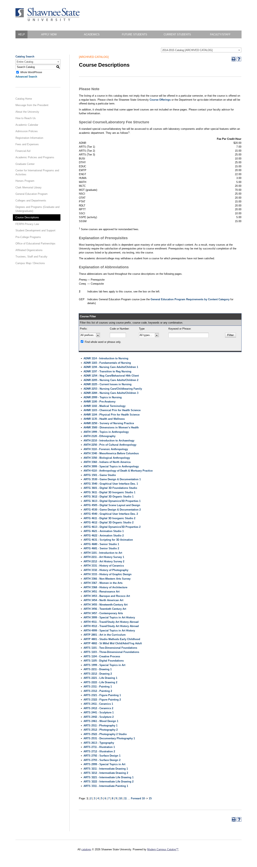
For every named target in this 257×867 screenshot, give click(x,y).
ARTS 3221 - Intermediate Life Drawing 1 (109, 777)
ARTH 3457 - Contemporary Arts (103, 613)
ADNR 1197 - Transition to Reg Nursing (107, 371)
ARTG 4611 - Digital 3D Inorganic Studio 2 (109, 518)
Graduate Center (25, 163)
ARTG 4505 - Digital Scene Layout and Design (112, 505)
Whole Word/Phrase (31, 72)
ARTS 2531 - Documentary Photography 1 (109, 738)
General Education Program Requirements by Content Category (190, 299)
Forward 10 (138, 798)
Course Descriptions (27, 217)
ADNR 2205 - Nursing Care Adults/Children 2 (111, 380)
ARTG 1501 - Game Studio (100, 475)
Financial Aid (22, 150)
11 (125, 798)
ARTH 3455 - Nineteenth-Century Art (105, 604)
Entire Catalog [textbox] (25, 61)
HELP (21, 34)
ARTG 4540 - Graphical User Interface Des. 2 (111, 513)
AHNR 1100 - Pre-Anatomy (99, 401)
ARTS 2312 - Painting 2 (98, 690)
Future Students (134, 34)
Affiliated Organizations (29, 250)
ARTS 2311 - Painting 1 (98, 686)
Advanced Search (26, 76)
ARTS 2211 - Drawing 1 (98, 669)
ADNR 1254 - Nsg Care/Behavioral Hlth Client (111, 375)
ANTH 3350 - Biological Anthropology (107, 457)
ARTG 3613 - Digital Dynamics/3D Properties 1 (112, 500)
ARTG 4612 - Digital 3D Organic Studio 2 (109, 522)
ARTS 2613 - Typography (99, 742)
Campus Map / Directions (30, 263)
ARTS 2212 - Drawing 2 (98, 673)
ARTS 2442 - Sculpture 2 (99, 716)
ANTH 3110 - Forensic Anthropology (106, 449)
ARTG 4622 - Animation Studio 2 (104, 535)
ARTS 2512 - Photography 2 (101, 729)
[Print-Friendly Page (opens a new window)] (234, 59)
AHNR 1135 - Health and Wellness (104, 418)
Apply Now (49, 34)
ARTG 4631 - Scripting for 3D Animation (108, 539)
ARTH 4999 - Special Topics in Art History (109, 630)
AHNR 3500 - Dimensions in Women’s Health (111, 427)
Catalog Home (23, 98)
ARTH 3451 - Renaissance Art (101, 591)
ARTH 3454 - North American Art (103, 600)
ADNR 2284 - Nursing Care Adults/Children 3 (111, 392)
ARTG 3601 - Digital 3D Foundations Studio (110, 487)
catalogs (86, 849)
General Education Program (31, 193)
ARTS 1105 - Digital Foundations (104, 660)
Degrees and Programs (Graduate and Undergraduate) (37, 208)
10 (120, 798)
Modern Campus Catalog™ (162, 849)
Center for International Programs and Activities (37, 172)
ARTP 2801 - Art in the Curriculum (105, 634)
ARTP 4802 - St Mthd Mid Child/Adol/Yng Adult (113, 643)
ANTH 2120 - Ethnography (99, 436)
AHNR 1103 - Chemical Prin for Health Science (112, 410)
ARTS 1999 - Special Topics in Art (104, 665)
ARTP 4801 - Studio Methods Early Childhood (112, 639)
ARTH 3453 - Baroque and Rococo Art (107, 595)
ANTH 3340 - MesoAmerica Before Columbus (111, 453)
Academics (92, 34)
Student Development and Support (35, 230)
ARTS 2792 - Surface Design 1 (102, 755)
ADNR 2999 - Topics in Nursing (103, 397)
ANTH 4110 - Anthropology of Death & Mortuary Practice (118, 470)
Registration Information (29, 137)
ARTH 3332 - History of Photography (106, 570)
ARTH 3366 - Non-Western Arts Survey (107, 578)
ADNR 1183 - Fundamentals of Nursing (107, 362)
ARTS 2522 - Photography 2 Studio (105, 734)
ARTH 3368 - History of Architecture (105, 587)
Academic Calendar (26, 124)
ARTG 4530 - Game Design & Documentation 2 (112, 509)
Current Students (177, 34)
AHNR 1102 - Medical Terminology (104, 405)
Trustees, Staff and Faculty (31, 256)
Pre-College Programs (28, 237)
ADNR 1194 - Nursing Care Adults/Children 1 (111, 367)
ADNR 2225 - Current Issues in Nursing (108, 384)
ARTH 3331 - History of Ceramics (104, 565)
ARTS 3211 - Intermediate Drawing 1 (106, 768)
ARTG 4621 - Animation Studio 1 (104, 531)
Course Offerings (160, 99)
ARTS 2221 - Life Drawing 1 (100, 677)
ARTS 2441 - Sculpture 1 (99, 712)
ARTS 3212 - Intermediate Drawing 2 (106, 772)
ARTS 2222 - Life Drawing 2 (100, 682)
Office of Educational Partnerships (35, 243)
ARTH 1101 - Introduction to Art (103, 552)
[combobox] (201, 50)
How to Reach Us (25, 118)
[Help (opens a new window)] (239, 59)
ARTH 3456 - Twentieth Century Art (105, 608)
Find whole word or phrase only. (103, 341)
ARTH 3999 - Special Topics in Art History (109, 617)
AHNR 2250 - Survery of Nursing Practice (109, 423)
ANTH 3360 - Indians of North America (107, 462)
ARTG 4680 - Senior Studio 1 (101, 544)
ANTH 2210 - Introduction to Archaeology (109, 440)
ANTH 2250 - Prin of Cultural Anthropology (110, 444)
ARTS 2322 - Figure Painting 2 (102, 699)
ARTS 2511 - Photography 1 (100, 725)
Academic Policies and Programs (34, 157)
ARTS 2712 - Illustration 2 (99, 751)
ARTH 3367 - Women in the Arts (103, 582)
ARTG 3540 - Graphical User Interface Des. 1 (111, 483)
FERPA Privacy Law (27, 224)
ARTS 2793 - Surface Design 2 (102, 760)
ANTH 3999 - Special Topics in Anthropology (111, 466)
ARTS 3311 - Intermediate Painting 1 (106, 785)
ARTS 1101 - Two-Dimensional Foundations (110, 647)
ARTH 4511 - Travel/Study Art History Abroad (111, 621)
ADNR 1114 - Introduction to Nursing (106, 358)
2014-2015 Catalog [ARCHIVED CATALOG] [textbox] (187, 50)
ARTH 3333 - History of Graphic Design (108, 574)
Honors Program (24, 180)
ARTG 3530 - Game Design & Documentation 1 (112, 479)
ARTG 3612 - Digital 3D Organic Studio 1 (109, 496)
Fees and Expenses (27, 144)
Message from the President (31, 105)
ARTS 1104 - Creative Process (102, 656)
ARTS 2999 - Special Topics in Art (104, 764)
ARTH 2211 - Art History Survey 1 (104, 557)
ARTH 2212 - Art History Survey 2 (104, 561)
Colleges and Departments (30, 200)
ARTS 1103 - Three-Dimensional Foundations (111, 652)
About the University (27, 111)
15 (150, 798)
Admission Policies (26, 131)
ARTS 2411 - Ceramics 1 (98, 703)
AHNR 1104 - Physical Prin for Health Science (112, 414)
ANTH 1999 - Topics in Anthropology (106, 431)
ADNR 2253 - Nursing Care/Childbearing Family (113, 388)
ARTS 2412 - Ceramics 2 (98, 708)
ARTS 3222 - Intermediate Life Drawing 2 (109, 781)
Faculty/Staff (220, 34)
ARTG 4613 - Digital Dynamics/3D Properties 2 (112, 526)
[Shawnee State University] (47, 20)
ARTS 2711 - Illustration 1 (99, 747)
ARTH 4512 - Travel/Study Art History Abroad (111, 626)
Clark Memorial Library (28, 187)
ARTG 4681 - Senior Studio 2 (101, 548)
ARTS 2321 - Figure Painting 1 (102, 695)
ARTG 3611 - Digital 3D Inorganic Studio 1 (109, 492)
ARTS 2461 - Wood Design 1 (101, 721)
